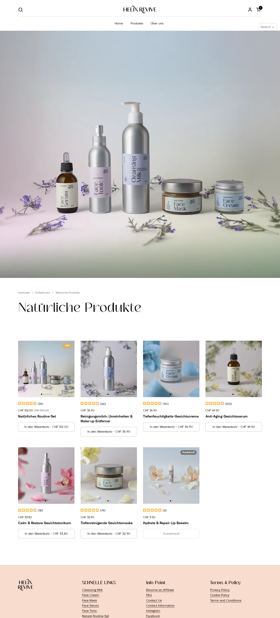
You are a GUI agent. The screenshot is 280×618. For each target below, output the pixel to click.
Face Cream (90, 595)
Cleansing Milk (92, 590)
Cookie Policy (219, 595)
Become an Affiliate (160, 590)
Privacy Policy (220, 590)
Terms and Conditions (226, 600)
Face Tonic (89, 610)
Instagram (153, 610)
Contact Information (160, 605)
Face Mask (89, 600)
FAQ (149, 595)
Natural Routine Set (95, 616)
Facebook (153, 616)
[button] (20, 9)
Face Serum (90, 605)
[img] (27, 404)
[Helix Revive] (139, 9)
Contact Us (154, 600)
